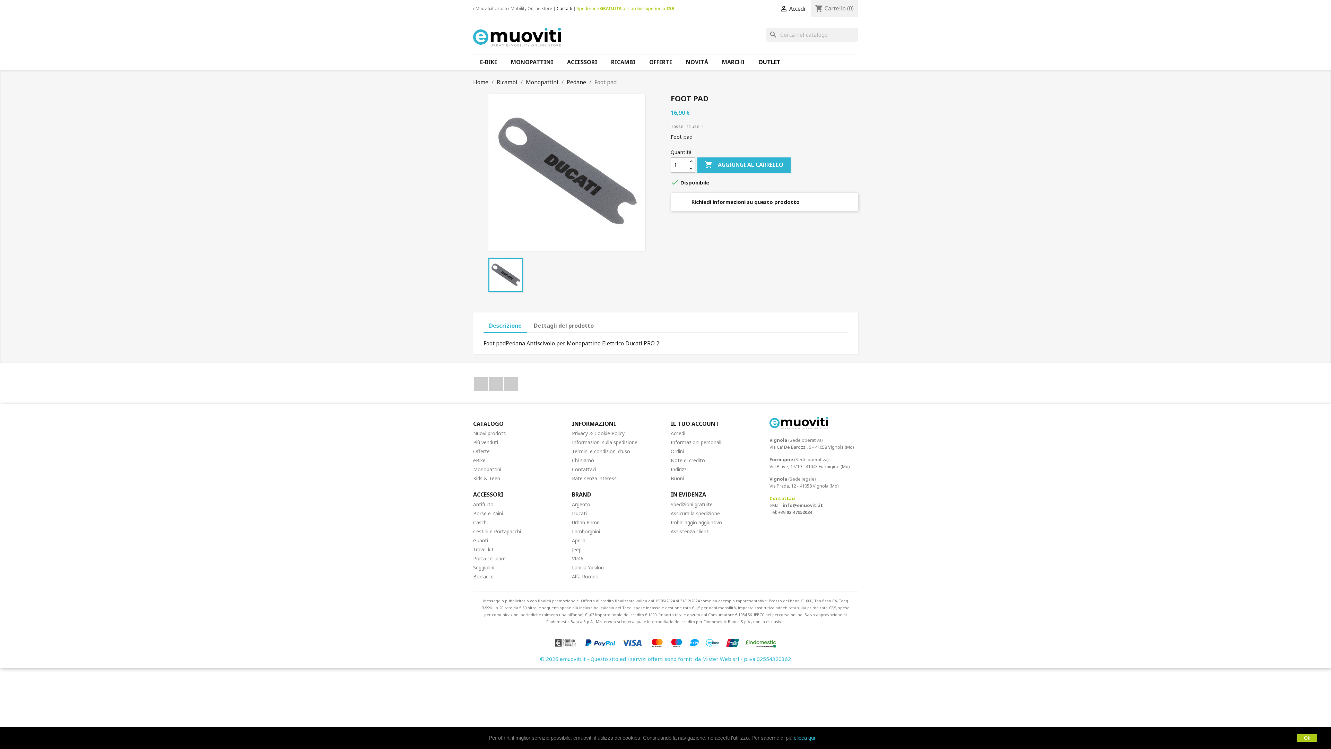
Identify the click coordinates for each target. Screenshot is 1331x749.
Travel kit (483, 549)
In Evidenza (688, 494)
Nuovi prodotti (489, 433)
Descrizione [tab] (505, 325)
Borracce (483, 576)
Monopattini (487, 469)
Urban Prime (586, 522)
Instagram (511, 384)
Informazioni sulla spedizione (604, 442)
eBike (479, 460)
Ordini (677, 451)
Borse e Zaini (488, 513)
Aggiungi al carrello (744, 165)
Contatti (564, 8)
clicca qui (804, 738)
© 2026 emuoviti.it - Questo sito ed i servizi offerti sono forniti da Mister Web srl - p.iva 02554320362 (665, 658)
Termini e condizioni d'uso (601, 451)
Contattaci (584, 469)
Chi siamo (583, 460)
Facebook (481, 384)
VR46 (577, 558)
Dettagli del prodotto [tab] (564, 325)
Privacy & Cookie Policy (598, 433)
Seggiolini (483, 567)
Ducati (579, 513)
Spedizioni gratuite (692, 504)
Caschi (480, 522)
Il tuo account (695, 424)
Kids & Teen (486, 478)
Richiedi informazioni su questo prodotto (745, 201)
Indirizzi (679, 469)
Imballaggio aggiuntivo (696, 522)
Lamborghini (586, 531)
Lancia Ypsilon (588, 567)
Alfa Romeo (585, 576)
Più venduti (485, 442)
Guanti (480, 540)
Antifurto (483, 504)
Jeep (577, 549)
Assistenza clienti (690, 531)
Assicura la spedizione (695, 513)
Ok (1307, 738)
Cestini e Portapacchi (497, 531)
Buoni (677, 478)
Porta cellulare (489, 558)
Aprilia (578, 540)
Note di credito (688, 460)
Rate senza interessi (595, 478)
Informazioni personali (696, 442)
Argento (581, 504)
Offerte (481, 451)
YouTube (496, 384)
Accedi (678, 433)
